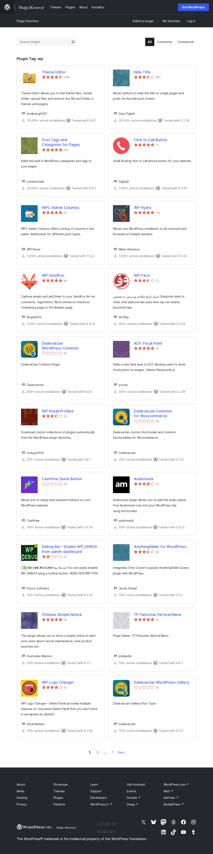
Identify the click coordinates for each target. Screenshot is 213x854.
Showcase (60, 784)
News (20, 791)
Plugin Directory (28, 21)
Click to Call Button (150, 140)
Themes (59, 791)
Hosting (22, 797)
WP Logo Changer (58, 682)
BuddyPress (174, 804)
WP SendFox (53, 275)
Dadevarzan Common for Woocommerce (153, 413)
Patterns (59, 804)
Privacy (22, 804)
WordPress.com (176, 784)
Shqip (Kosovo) (66, 827)
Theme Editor (54, 72)
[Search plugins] (73, 42)
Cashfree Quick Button (62, 479)
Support (96, 791)
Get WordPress (193, 7)
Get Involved (136, 784)
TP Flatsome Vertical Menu (157, 614)
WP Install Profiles (58, 411)
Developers (98, 797)
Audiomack (144, 479)
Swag (132, 804)
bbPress (171, 797)
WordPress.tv (101, 804)
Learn (94, 784)
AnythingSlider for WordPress (160, 546)
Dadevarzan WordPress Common (60, 345)
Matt (168, 791)
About (21, 784)
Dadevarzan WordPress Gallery (161, 682)
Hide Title (142, 72)
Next (121, 752)
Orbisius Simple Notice (62, 614)
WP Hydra (142, 207)
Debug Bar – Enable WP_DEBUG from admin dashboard (69, 549)
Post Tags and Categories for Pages (61, 142)
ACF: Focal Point (148, 343)
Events (131, 791)
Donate (134, 797)
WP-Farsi (142, 275)
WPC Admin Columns (60, 207)
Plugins (58, 797)
